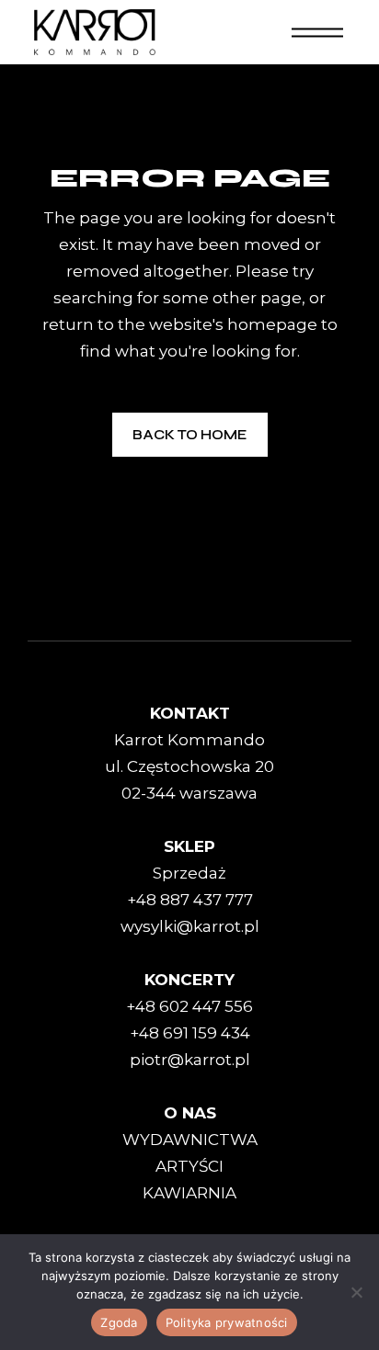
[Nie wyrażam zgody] (356, 1292)
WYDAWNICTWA (190, 1139)
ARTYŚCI (189, 1166)
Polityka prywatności (227, 1322)
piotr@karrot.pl (190, 1059)
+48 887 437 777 (190, 900)
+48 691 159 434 (190, 1033)
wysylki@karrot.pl (190, 926)
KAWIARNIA (189, 1193)
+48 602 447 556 (189, 1006)
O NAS (190, 1113)
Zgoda (118, 1322)
